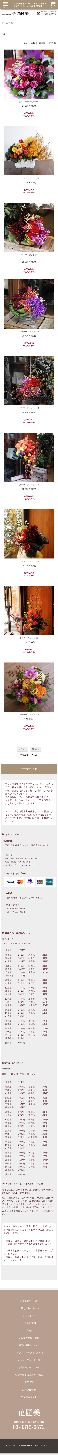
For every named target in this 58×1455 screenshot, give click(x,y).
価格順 (42, 43)
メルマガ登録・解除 (29, 1338)
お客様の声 (29, 1316)
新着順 (52, 43)
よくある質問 (29, 1323)
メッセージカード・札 (29, 1360)
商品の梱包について (29, 1345)
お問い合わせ (29, 1389)
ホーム (5, 23)
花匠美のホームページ (29, 1367)
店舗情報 (29, 1382)
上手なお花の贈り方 (29, 1308)
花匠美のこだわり (29, 1301)
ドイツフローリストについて (29, 1352)
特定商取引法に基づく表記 (29, 1375)
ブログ (29, 1330)
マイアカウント (29, 1397)
